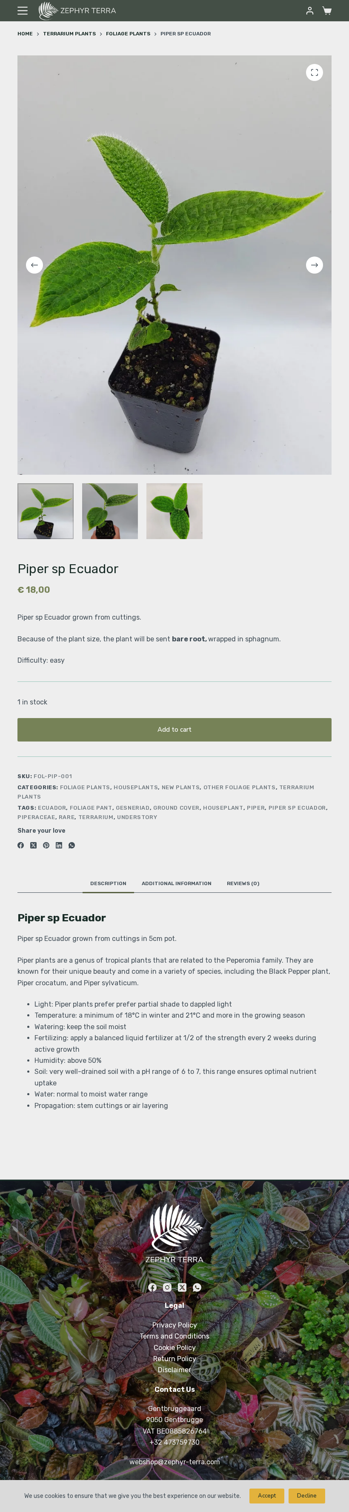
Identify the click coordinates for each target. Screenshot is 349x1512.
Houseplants (136, 787)
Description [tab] (108, 883)
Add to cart (174, 729)
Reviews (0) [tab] (243, 883)
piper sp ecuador (297, 808)
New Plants (181, 787)
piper (256, 808)
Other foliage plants (239, 787)
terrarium (96, 817)
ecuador (52, 808)
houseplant (223, 808)
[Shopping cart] (327, 10)
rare (67, 817)
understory (137, 817)
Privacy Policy (174, 1325)
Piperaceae (36, 817)
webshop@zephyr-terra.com (174, 1462)
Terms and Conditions (174, 1336)
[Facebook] (20, 845)
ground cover (176, 808)
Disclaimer (174, 1370)
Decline (307, 1496)
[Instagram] (167, 1287)
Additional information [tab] (177, 883)
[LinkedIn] (59, 845)
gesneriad (133, 808)
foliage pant (91, 808)
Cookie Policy (175, 1348)
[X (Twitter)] (33, 845)
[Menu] (22, 11)
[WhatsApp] (72, 845)
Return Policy (174, 1359)
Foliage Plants (85, 787)
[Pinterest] (46, 845)
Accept (267, 1496)
